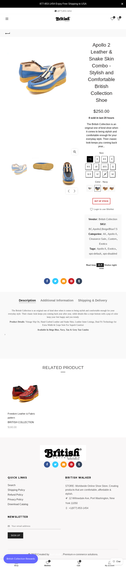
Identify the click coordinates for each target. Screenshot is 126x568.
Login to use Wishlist (103, 209)
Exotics (103, 244)
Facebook (47, 281)
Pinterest (71, 281)
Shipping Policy (16, 490)
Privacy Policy (15, 499)
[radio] (90, 159)
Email (64, 281)
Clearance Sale (97, 239)
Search (12, 485)
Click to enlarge (75, 152)
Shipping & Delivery (92, 300)
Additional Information (56, 300)
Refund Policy (15, 494)
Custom (112, 239)
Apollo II (112, 234)
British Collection (108, 219)
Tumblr (79, 281)
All (104, 234)
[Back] (8, 33)
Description (27, 300)
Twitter (55, 281)
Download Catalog (18, 504)
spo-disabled (110, 253)
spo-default (95, 253)
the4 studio (56, 554)
